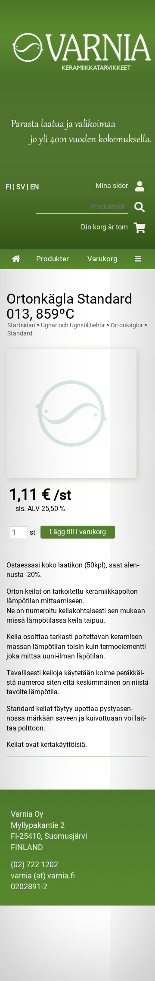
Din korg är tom (104, 227)
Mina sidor (112, 186)
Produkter (52, 258)
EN (34, 187)
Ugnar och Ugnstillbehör (73, 325)
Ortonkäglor (127, 325)
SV (20, 187)
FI (8, 187)
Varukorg (102, 258)
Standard (19, 333)
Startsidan (21, 325)
